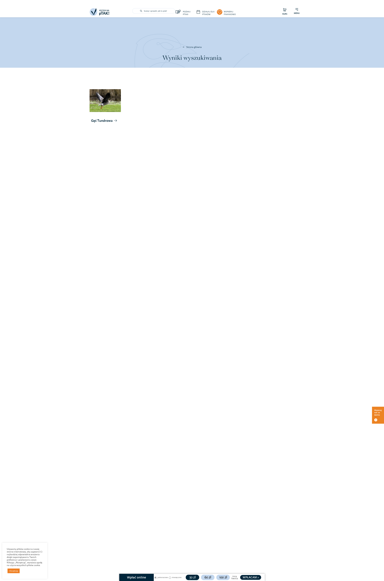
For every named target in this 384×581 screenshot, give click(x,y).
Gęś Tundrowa (102, 121)
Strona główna (194, 46)
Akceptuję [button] (13, 571)
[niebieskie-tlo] (99, 9)
